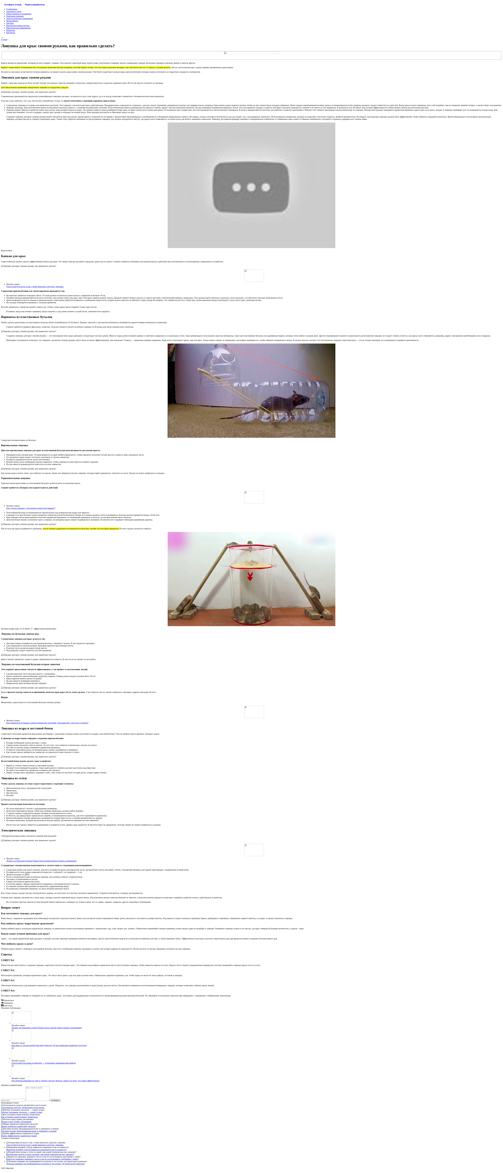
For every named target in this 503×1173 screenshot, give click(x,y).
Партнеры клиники (15, 16)
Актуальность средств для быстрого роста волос (22, 1107)
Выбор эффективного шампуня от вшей (19, 1136)
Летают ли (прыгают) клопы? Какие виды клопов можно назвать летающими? (41, 861)
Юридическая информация (18, 28)
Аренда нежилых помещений (19, 18)
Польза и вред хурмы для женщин (16, 1122)
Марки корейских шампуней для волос (18, 1126)
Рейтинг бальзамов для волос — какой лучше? (22, 1112)
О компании (11, 9)
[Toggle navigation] (2, 37)
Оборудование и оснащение (18, 14)
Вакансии (10, 30)
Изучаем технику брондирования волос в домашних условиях (29, 1131)
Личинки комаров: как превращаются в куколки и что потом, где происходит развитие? (45, 1164)
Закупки (10, 23)
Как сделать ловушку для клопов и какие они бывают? (30, 508)
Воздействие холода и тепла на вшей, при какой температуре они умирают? (40, 1154)
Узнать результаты (35, 4)
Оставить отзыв (12, 4)
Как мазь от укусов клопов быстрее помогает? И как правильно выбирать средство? (49, 1045)
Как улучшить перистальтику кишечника (19, 1117)
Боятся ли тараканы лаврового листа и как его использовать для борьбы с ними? (42, 1159)
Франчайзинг (12, 21)
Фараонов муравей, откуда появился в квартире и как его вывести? (36, 1150)
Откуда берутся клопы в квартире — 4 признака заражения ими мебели (44, 1063)
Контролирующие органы (17, 25)
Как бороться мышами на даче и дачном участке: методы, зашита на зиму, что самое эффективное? (56, 1081)
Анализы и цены (13, 11)
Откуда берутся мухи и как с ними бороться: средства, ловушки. (35, 286)
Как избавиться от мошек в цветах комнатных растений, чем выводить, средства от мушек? (47, 723)
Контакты (10, 33)
